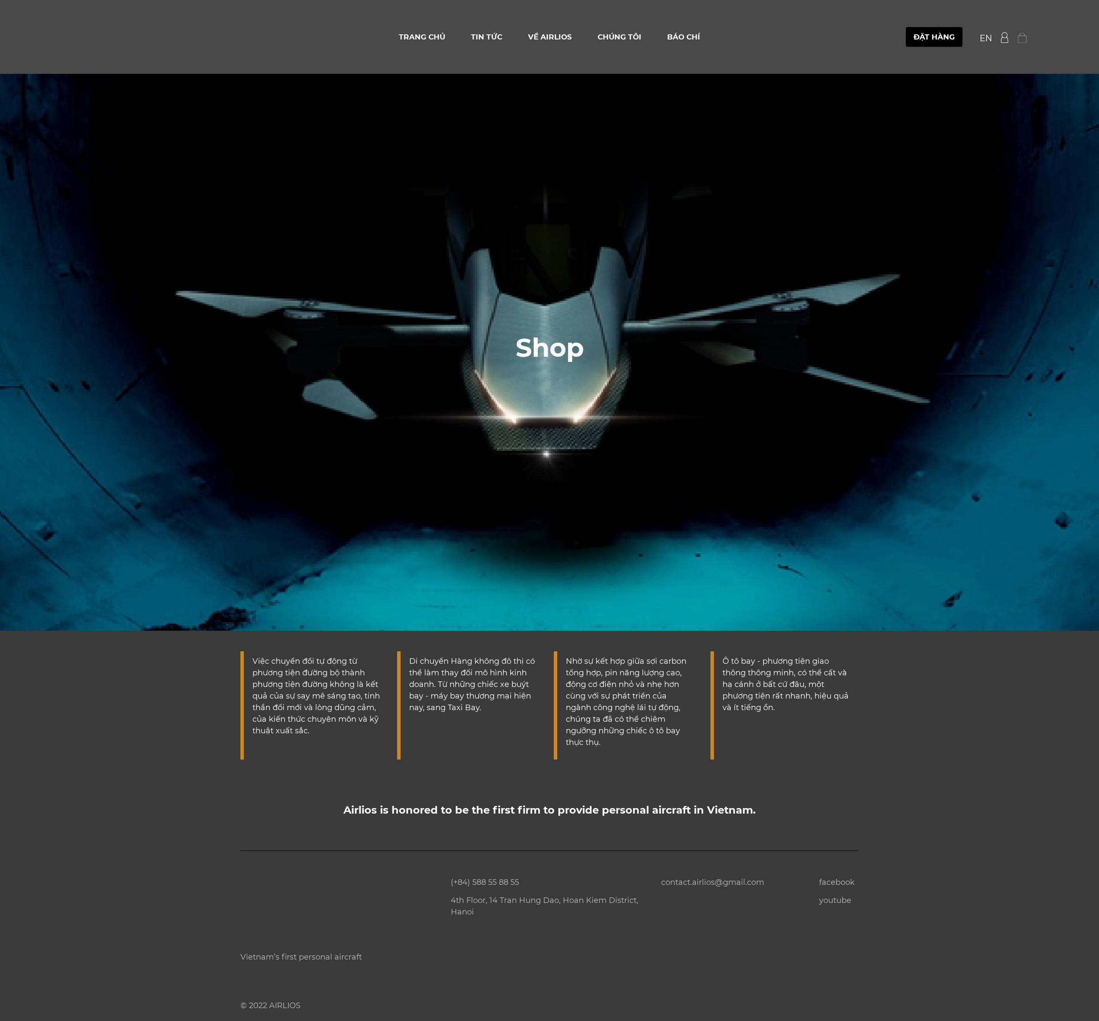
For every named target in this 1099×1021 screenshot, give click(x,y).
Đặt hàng (934, 37)
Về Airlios (550, 37)
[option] (549, 352)
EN (986, 38)
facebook (837, 882)
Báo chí (683, 37)
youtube (835, 900)
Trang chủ (422, 37)
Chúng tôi (619, 37)
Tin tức (486, 37)
